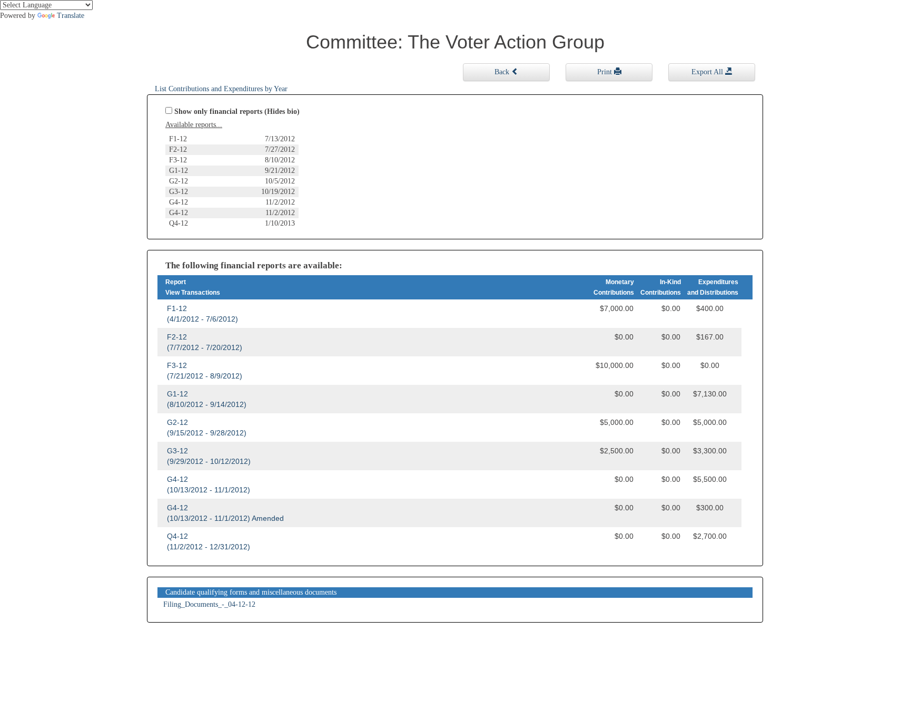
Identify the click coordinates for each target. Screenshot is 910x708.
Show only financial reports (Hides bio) (237, 111)
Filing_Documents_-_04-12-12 (209, 604)
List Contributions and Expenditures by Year (221, 89)
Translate (70, 16)
